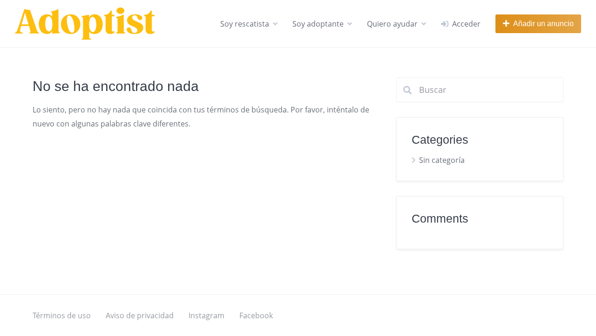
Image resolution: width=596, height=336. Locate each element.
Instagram (206, 315)
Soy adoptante (318, 24)
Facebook (256, 315)
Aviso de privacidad (140, 315)
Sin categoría (442, 160)
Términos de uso (62, 315)
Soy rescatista (244, 24)
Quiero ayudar (392, 24)
